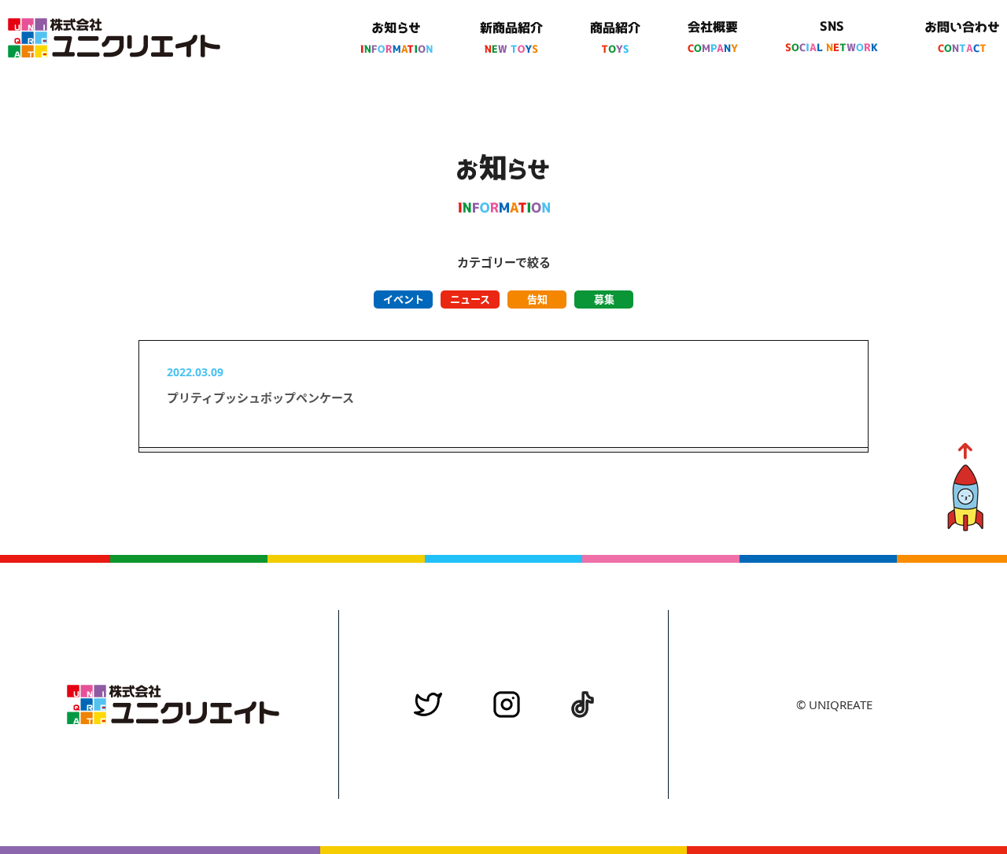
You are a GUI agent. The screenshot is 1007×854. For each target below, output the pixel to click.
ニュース (470, 299)
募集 (604, 299)
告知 (537, 299)
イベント (403, 299)
